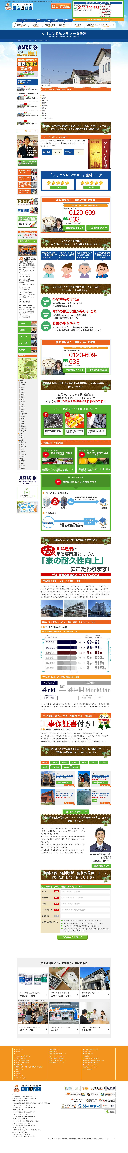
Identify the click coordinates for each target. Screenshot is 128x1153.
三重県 (21, 459)
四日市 (23, 466)
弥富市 (54, 762)
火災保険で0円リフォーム (57, 1062)
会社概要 (18, 1051)
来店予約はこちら (97, 228)
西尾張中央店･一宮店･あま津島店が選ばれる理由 (29, 1067)
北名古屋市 (24, 414)
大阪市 (23, 437)
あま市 (93, 762)
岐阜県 (21, 440)
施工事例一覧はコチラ (74, 812)
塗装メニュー (64, 25)
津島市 (74, 762)
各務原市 (23, 454)
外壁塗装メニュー (55, 1049)
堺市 (22, 435)
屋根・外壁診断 (88, 1054)
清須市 (23, 406)
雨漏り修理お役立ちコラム (91, 1062)
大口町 (23, 421)
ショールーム (106, 25)
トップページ (19, 1049)
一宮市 (45, 762)
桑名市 (75, 767)
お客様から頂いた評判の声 (91, 1058)
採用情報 (18, 1073)
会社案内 (36, 25)
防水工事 (69, 782)
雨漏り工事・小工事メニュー (58, 1060)
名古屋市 (23, 382)
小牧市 (23, 411)
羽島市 (23, 456)
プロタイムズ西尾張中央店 (23, 1056)
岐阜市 (23, 449)
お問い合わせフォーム (27, 241)
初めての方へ (22, 25)
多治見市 (23, 447)
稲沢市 (83, 762)
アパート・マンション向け (57, 1056)
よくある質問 (88, 1069)
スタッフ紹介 (19, 1069)
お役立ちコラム (92, 25)
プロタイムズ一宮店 (21, 1058)
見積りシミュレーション (91, 1067)
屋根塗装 (95, 800)
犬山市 (23, 399)
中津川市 (23, 442)
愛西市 (64, 762)
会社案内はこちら (100, 866)
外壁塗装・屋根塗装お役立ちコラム (94, 1060)
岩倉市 (45, 767)
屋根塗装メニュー (55, 1051)
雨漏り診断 (87, 1051)
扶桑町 (23, 423)
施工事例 (78, 25)
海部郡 (66, 767)
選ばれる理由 (50, 25)
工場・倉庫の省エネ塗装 (56, 1058)
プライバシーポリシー (22, 1078)
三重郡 (23, 461)
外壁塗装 (64, 782)
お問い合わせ (19, 1075)
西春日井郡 (24, 428)
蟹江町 (23, 419)
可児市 (23, 444)
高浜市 (23, 402)
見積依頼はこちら (73, 228)
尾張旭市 (23, 426)
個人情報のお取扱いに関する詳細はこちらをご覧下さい (82, 920)
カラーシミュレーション (91, 1065)
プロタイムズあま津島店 (22, 1060)
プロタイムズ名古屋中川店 (23, 1062)
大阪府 (21, 433)
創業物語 (18, 1071)
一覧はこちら (27, 131)
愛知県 (21, 380)
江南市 (103, 762)
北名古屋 (55, 767)
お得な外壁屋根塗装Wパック (58, 1054)
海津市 (23, 451)
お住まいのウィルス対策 (91, 1049)
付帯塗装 (59, 782)
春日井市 (23, 431)
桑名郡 (23, 468)
